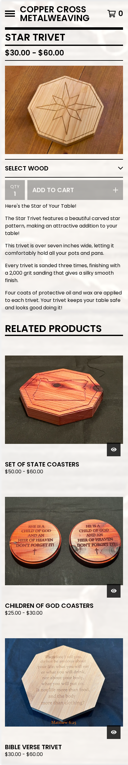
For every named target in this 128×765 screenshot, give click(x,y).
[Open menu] (10, 13)
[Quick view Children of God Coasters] (114, 591)
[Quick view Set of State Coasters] (114, 449)
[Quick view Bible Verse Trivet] (114, 732)
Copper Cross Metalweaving (54, 13)
